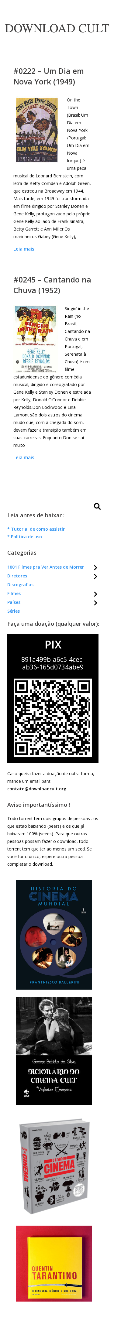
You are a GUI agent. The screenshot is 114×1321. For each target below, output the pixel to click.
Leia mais (23, 249)
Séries (13, 611)
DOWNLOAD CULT (57, 27)
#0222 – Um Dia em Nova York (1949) (48, 76)
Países (13, 602)
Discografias (20, 584)
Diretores (17, 576)
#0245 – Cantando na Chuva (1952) (52, 284)
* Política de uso (24, 536)
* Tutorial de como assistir (36, 529)
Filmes (14, 593)
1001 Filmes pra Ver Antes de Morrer (45, 567)
